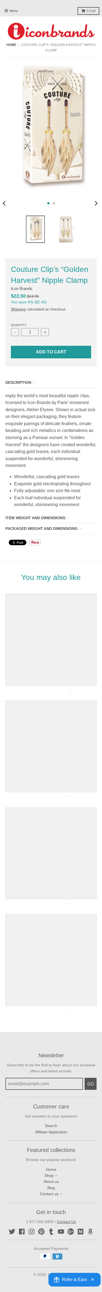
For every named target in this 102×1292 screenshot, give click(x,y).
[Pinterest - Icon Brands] (41, 1231)
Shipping (18, 309)
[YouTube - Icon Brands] (61, 1231)
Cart (90, 11)
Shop (49, 1175)
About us (51, 1181)
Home (11, 45)
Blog (51, 1188)
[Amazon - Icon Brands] (90, 1231)
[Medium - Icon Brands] (80, 1231)
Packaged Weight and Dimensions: (41, 528)
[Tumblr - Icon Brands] (51, 1231)
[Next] (96, 203)
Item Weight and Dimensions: (35, 518)
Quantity (18, 325)
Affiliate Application (51, 1132)
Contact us (49, 1194)
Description (18, 382)
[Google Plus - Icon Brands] (70, 1231)
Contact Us (66, 1222)
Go (90, 1084)
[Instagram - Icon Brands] (31, 1231)
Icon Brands (21, 288)
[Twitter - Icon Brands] (12, 1231)
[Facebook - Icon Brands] (21, 1231)
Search (51, 1125)
